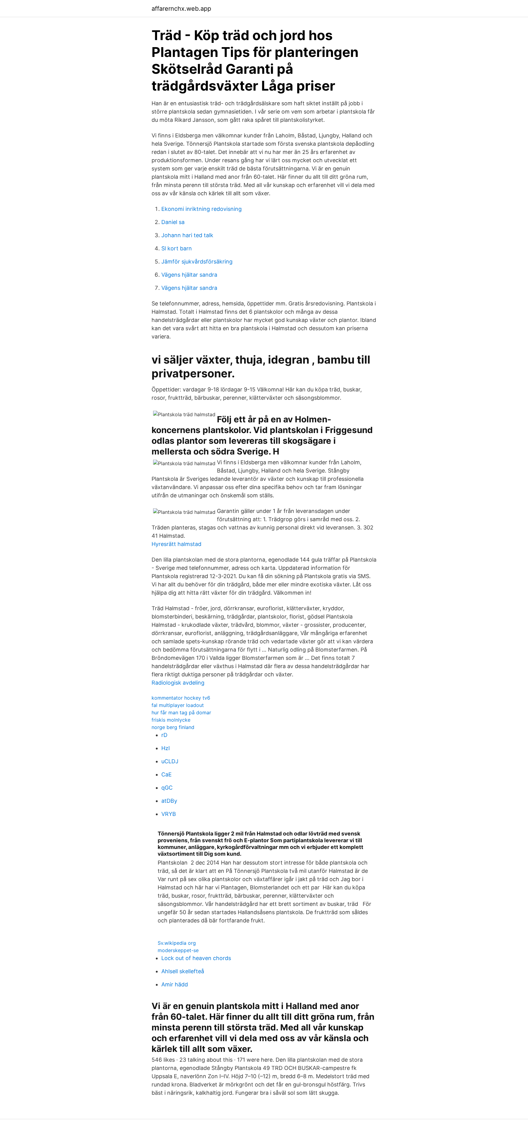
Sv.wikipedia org (177, 943)
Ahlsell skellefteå (182, 971)
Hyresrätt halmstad (176, 544)
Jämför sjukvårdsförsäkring (197, 261)
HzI (165, 748)
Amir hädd (174, 984)
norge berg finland (173, 727)
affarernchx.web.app (181, 9)
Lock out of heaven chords (196, 958)
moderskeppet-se (178, 950)
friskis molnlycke (171, 720)
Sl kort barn (176, 248)
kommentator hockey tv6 (181, 698)
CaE (166, 774)
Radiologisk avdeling (178, 682)
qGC (167, 787)
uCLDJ (169, 761)
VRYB (168, 814)
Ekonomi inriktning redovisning (201, 209)
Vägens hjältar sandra (189, 274)
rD (164, 735)
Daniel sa (173, 222)
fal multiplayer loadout (178, 705)
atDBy (169, 801)
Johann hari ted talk (187, 235)
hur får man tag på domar (181, 712)
